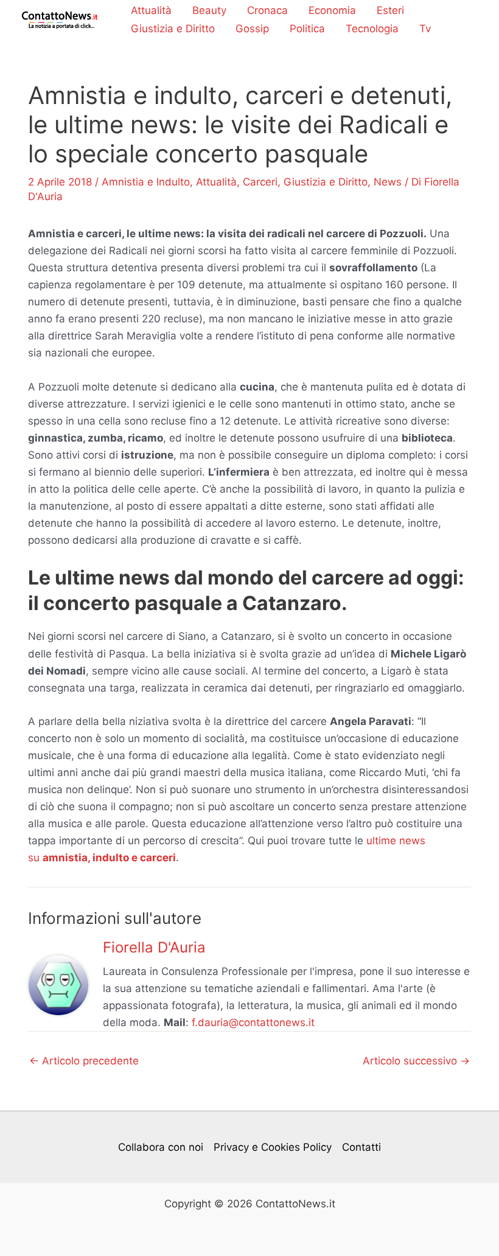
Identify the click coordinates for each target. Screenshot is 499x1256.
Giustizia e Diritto (173, 29)
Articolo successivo (416, 1061)
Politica (307, 29)
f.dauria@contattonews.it (253, 1022)
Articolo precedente (84, 1061)
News (388, 182)
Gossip (252, 29)
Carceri (260, 182)
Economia (332, 10)
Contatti (361, 1147)
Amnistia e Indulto (146, 182)
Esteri (390, 10)
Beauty (209, 10)
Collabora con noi (160, 1147)
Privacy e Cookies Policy (273, 1147)
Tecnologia (372, 29)
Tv (425, 29)
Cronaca (267, 10)
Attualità (151, 10)
